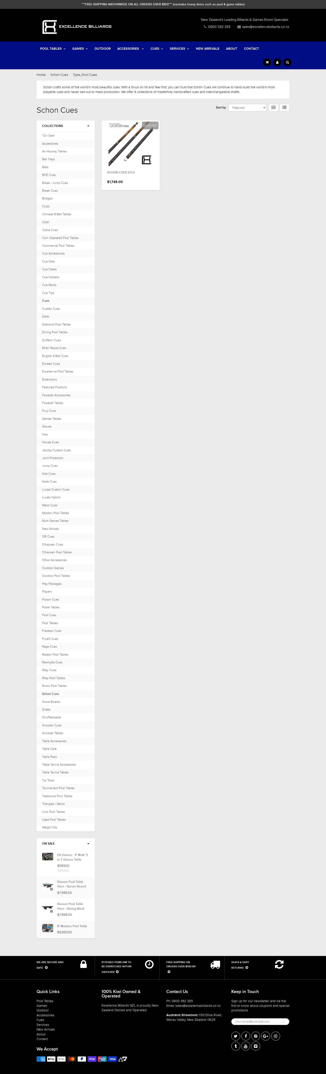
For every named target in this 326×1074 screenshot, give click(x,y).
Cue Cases (49, 269)
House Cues (50, 442)
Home (41, 75)
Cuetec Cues (51, 309)
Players (47, 591)
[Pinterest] (255, 1036)
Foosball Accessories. (56, 395)
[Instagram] (275, 1036)
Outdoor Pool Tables (56, 576)
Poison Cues (50, 599)
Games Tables (51, 419)
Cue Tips (48, 293)
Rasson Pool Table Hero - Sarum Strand (71, 884)
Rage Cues (49, 646)
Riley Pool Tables (53, 678)
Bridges (47, 198)
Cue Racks (49, 285)
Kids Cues (48, 474)
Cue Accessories (53, 253)
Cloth (45, 222)
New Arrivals (207, 48)
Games (78, 48)
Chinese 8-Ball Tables (56, 214)
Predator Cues (51, 631)
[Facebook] (245, 1036)
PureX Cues (50, 639)
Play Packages (51, 584)
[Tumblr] (235, 1046)
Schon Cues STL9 (121, 172)
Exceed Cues (51, 364)
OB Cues (48, 536)
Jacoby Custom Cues (56, 450)
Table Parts (49, 757)
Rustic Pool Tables (54, 686)
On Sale (48, 843)
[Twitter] (235, 1036)
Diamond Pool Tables (56, 324)
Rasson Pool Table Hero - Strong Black (70, 906)
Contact (251, 48)
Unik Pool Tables (53, 812)
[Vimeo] (255, 1046)
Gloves (46, 426)
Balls (45, 167)
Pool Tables (51, 48)
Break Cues (50, 191)
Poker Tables (50, 607)
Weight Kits (49, 827)
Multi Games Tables (55, 521)
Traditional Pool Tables (57, 796)
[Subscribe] (283, 1021)
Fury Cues (49, 411)
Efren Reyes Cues (54, 348)
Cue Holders (50, 277)
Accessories (128, 48)
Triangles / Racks (53, 804)
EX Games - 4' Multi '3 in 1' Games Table (72, 857)
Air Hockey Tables (54, 151)
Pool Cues (49, 615)
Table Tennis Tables (55, 772)
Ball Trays (48, 159)
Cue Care (48, 261)
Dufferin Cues (51, 340)
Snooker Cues (51, 725)
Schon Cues (59, 75)
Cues (155, 48)
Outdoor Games (53, 568)
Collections (52, 126)
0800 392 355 (219, 27)
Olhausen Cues (52, 544)
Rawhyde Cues (52, 662)
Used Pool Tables (54, 820)
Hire (45, 434)
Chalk (46, 206)
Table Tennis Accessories (59, 765)
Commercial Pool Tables (58, 246)
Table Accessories (54, 741)
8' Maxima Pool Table (72, 926)
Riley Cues (49, 670)
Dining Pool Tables (54, 332)
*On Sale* (48, 136)
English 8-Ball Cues (55, 356)
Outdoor (102, 48)
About (231, 48)
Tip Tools (48, 780)
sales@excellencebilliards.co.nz (265, 27)
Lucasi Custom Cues (55, 489)
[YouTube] (245, 1046)
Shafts (46, 709)
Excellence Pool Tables (57, 371)
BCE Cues (49, 175)
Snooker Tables (52, 733)
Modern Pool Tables (55, 513)
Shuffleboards (51, 717)
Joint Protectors (52, 458)
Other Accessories (54, 560)
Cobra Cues (50, 230)
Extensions (49, 379)
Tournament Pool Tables (58, 788)
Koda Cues (49, 481)
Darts (45, 316)
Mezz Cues (49, 505)
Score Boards (51, 702)
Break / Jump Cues (55, 183)
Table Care (49, 749)
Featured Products (54, 387)
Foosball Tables (52, 403)
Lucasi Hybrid (51, 497)
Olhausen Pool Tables (57, 552)
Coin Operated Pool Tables (60, 238)
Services (177, 48)
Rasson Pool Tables (55, 654)
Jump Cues (49, 466)
